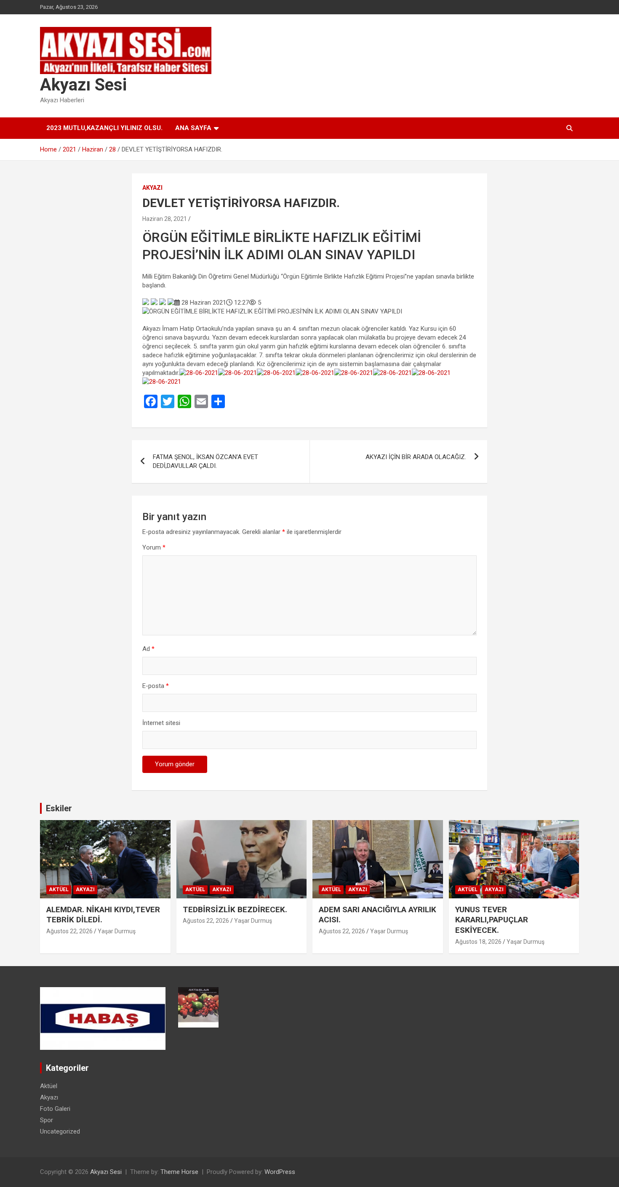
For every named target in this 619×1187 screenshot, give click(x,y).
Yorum (153, 547)
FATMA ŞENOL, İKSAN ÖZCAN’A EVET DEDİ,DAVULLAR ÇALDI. (205, 461)
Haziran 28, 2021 (164, 218)
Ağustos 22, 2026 (69, 931)
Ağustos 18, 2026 (478, 941)
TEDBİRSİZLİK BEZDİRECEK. (235, 909)
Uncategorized (60, 1131)
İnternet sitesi (161, 723)
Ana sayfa (193, 128)
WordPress (279, 1172)
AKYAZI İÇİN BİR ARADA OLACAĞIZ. (416, 457)
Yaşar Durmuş (117, 931)
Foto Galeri (55, 1109)
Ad (148, 649)
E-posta (155, 686)
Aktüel (59, 889)
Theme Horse (179, 1172)
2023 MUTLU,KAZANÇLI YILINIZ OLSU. (104, 128)
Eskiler (59, 808)
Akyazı (152, 187)
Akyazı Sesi (83, 85)
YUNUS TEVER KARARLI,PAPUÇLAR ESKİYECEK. (491, 920)
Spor (46, 1120)
